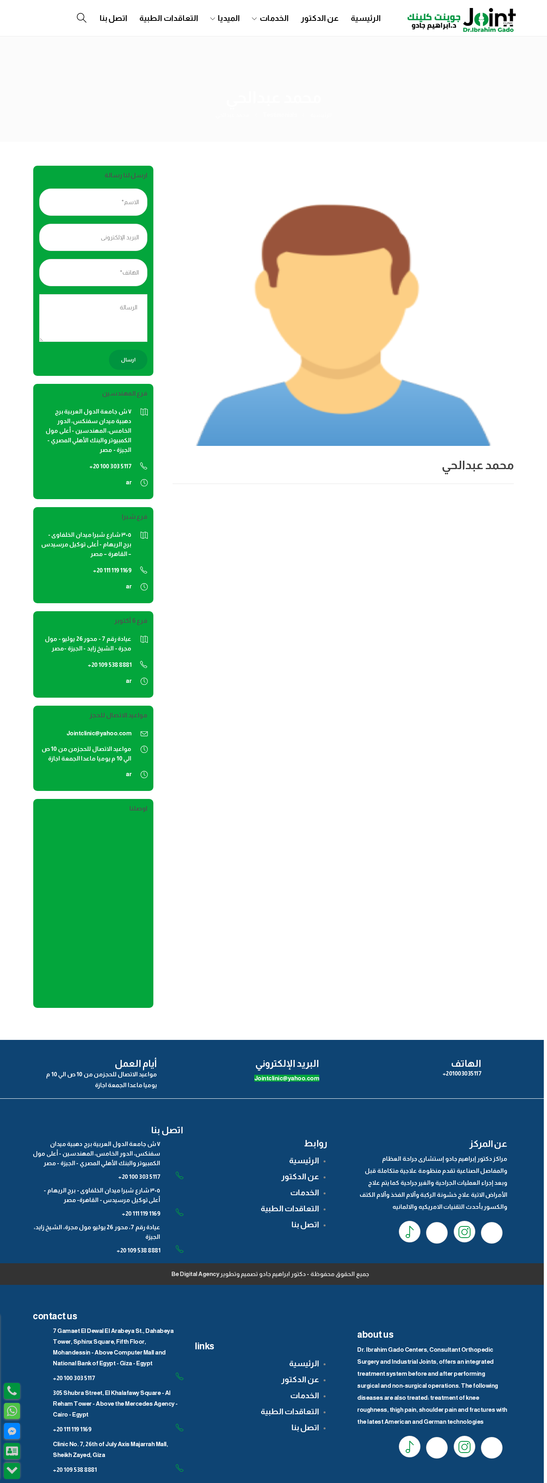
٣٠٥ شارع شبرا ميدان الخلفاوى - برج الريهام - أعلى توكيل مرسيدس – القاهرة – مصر (86, 544)
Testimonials (280, 115)
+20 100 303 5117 (139, 1176)
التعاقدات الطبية (168, 18)
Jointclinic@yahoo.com (99, 733)
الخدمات (274, 18)
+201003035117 (462, 1073)
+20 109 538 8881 (138, 1250)
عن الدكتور (320, 18)
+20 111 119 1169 (141, 1213)
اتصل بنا (114, 18)
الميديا (229, 18)
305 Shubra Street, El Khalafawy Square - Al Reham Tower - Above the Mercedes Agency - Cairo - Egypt (115, 1403)
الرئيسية (366, 18)
